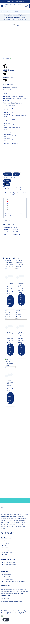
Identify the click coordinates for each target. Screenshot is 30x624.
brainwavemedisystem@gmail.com (11, 602)
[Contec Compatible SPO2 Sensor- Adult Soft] (10, 317)
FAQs (5, 554)
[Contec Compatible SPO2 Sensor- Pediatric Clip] (10, 267)
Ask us (8, 181)
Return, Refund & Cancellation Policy (15, 581)
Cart (5, 545)
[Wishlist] (6, 277)
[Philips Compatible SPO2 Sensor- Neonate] (21, 317)
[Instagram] (8, 533)
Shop (5, 541)
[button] (10, 301)
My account (7, 543)
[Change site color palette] (5, 619)
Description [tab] (8, 220)
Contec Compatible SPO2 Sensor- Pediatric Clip (10, 286)
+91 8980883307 (6, 598)
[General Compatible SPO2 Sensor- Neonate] (10, 365)
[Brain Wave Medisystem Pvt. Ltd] (13, 6)
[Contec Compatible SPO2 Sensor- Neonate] (21, 267)
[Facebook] (2, 533)
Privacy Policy (8, 575)
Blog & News (8, 552)
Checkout (6, 548)
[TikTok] (11, 533)
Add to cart (7, 174)
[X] (5, 533)
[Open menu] (2, 6)
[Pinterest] (14, 533)
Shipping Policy (8, 579)
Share (7, 184)
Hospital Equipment (10, 562)
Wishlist (6, 550)
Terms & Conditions (9, 577)
